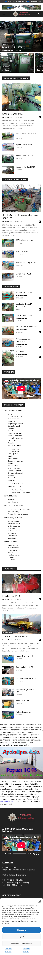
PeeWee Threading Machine (26, 263)
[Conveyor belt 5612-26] (8, 670)
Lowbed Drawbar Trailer (15, 636)
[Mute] (33, 854)
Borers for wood (8, 44)
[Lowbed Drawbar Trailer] (21, 624)
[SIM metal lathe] (8, 254)
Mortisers (6, 67)
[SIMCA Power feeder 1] (8, 318)
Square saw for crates (24, 144)
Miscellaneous (7, 592)
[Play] (5, 854)
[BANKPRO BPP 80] (8, 704)
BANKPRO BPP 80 (22, 701)
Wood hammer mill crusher (26, 678)
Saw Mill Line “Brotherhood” (26, 327)
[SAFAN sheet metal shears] (8, 243)
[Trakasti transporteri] (8, 715)
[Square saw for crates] (8, 147)
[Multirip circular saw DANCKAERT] (8, 342)
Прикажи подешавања (21, 943)
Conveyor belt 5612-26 (24, 667)
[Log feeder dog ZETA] (8, 307)
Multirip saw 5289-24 (24, 293)
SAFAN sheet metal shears (26, 240)
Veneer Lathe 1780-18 (24, 156)
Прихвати (21, 930)
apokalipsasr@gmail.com (16, 875)
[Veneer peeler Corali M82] (8, 170)
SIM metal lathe (22, 251)
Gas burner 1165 (11, 596)
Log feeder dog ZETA (24, 304)
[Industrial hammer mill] (8, 659)
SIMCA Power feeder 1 (24, 315)
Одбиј (21, 936)
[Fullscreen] (37, 854)
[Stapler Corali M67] (21, 97)
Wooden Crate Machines (10, 110)
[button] (39, 901)
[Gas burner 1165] (21, 583)
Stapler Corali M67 (12, 113)
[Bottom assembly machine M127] (8, 136)
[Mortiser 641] (17, 63)
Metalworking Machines (10, 211)
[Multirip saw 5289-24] (8, 295)
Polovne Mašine (7, 117)
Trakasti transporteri (23, 712)
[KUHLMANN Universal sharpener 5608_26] (21, 198)
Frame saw (20, 351)
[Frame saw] (8, 358)
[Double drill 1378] (21, 36)
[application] (21, 845)
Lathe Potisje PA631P (24, 274)
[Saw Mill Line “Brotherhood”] (8, 330)
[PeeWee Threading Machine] (8, 265)
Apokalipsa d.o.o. (6, 802)
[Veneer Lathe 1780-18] (8, 159)
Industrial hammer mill (24, 656)
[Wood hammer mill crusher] (8, 681)
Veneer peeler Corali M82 (25, 167)
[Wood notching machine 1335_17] (8, 692)
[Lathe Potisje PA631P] (8, 277)
